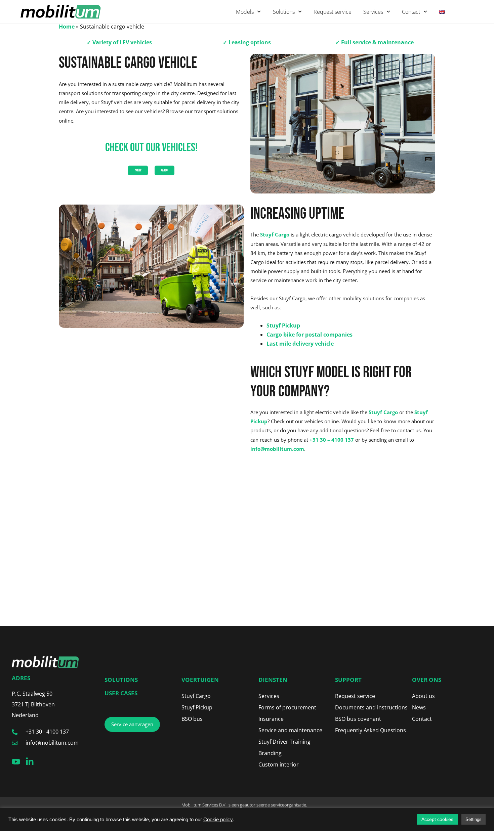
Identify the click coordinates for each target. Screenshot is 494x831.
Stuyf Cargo (274, 234)
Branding (270, 753)
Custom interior (278, 764)
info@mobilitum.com (277, 448)
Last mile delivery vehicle (300, 343)
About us (423, 696)
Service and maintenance (290, 730)
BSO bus (192, 719)
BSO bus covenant (358, 719)
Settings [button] (473, 819)
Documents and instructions (371, 707)
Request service (333, 11)
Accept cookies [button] (437, 819)
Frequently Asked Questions (370, 730)
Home (67, 26)
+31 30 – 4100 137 (332, 439)
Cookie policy (218, 819)
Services (373, 11)
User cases (121, 693)
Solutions (284, 11)
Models (245, 11)
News (419, 707)
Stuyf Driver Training (284, 741)
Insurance (271, 719)
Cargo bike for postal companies (309, 334)
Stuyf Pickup (283, 325)
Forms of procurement (287, 707)
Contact (411, 11)
